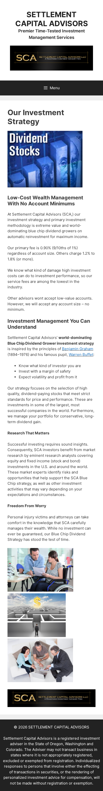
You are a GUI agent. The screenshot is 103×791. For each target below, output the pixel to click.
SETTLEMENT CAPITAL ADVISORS (51, 19)
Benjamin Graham (77, 348)
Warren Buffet (81, 354)
